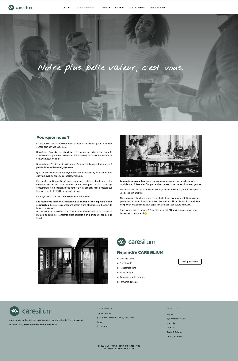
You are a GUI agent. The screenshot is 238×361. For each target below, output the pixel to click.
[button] (40, 261)
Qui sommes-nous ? (85, 7)
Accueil (67, 7)
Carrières (119, 7)
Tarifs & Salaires (137, 7)
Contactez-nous (157, 7)
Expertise (105, 7)
